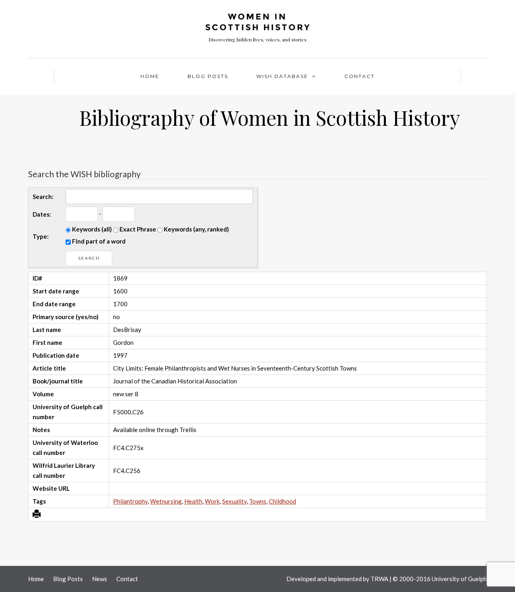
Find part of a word (98, 241)
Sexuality (234, 501)
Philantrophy (130, 501)
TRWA (379, 578)
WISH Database (282, 76)
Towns (257, 501)
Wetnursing (166, 501)
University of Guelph (459, 578)
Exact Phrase (137, 229)
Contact (359, 76)
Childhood (282, 501)
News (99, 578)
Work (212, 501)
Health (193, 501)
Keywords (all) (91, 229)
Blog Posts (207, 76)
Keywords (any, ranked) (196, 229)
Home (149, 76)
